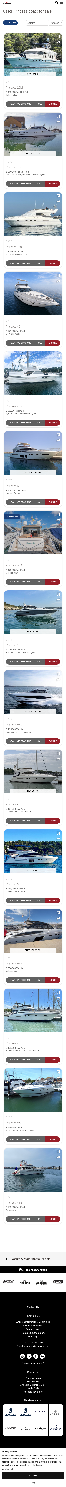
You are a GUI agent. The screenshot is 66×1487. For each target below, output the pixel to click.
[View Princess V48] (33, 1090)
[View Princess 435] (33, 373)
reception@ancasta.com (36, 1346)
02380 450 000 (35, 1342)
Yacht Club (33, 1388)
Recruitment (33, 1381)
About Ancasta (33, 1378)
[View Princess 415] (33, 1170)
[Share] (58, 42)
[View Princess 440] (33, 214)
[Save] (58, 36)
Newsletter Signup (33, 1364)
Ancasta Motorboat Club (33, 1384)
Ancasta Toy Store (33, 1391)
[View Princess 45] (33, 293)
